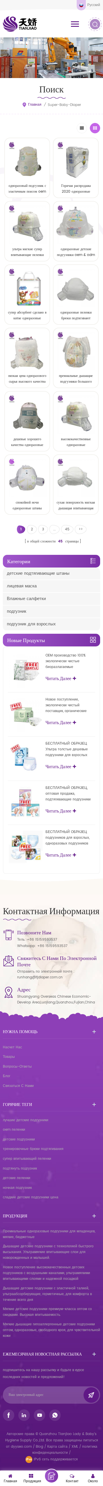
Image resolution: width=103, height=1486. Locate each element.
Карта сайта (57, 1446)
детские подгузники (19, 1139)
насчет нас (12, 1047)
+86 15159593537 (42, 939)
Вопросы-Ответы (17, 1066)
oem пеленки (14, 1129)
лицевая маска (22, 586)
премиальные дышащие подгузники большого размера (76, 379)
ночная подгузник (17, 1188)
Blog (39, 1446)
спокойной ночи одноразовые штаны (27, 505)
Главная (34, 104)
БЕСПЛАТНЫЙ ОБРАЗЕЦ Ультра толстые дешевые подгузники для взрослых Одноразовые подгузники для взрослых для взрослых (69, 749)
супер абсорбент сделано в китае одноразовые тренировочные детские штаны (27, 315)
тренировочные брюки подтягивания (33, 1149)
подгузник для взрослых (31, 624)
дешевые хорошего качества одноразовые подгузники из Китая (27, 442)
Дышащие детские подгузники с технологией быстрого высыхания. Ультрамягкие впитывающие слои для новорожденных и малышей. (48, 1252)
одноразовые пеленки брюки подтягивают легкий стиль (76, 315)
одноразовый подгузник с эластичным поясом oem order (27, 189)
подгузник (16, 611)
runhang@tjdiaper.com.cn (40, 977)
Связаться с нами (18, 1086)
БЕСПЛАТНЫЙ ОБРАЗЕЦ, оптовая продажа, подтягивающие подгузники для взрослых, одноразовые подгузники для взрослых (68, 793)
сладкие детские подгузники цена (30, 1197)
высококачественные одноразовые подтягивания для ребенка (76, 442)
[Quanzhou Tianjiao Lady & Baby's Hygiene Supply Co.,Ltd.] (20, 24)
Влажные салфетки (26, 598)
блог (6, 1076)
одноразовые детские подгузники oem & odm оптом (76, 252)
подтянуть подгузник (20, 1168)
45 (67, 529)
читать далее (27, 521)
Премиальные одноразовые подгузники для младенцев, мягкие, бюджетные (49, 1234)
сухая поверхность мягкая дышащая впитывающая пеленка (76, 505)
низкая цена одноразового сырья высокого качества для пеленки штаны (27, 379)
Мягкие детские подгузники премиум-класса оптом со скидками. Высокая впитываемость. (47, 1312)
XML (75, 1446)
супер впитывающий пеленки (27, 1159)
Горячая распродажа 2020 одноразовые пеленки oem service (75, 189)
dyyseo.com (22, 1446)
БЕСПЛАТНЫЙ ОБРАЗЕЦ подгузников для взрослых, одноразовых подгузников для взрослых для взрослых (68, 838)
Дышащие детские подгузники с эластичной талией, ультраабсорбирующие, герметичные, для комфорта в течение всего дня (47, 1294)
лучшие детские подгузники (25, 1120)
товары (9, 1057)
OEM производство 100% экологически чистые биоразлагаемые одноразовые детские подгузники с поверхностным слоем (69, 661)
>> (81, 529)
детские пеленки (16, 1178)
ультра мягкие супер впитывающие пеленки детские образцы (27, 252)
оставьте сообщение (51, 1476)
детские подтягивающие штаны (38, 573)
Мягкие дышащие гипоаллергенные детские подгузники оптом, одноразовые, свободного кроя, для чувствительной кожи (51, 1330)
